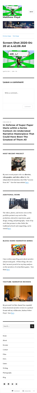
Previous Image (7, 36)
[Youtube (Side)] (16, 384)
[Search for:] (16, 326)
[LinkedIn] (8, 384)
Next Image (16, 36)
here (26, 182)
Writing (5, 368)
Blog (4, 377)
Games (5, 364)
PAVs (4, 359)
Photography (7, 373)
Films (4, 354)
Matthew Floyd (11, 17)
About (5, 340)
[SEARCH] (32, 326)
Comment (28, 106)
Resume (5, 345)
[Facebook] (4, 384)
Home (5, 336)
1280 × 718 (14, 71)
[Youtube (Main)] (12, 384)
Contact (5, 350)
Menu (31, 12)
